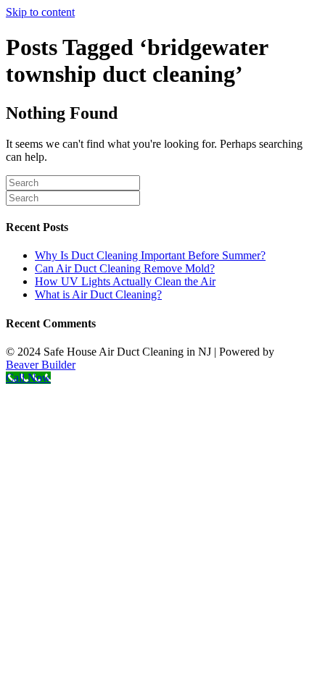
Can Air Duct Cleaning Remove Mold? (125, 268)
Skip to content (40, 12)
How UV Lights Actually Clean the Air (125, 281)
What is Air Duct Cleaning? (98, 294)
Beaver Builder (40, 365)
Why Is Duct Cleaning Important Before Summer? (150, 255)
